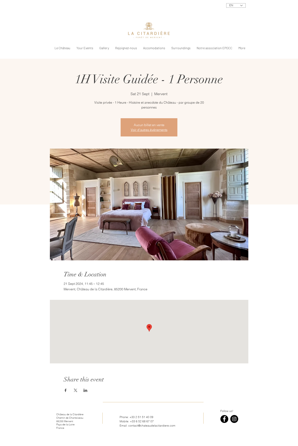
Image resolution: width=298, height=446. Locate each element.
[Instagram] (234, 419)
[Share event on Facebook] (66, 390)
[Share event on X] (75, 390)
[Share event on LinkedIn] (85, 390)
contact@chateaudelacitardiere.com (151, 425)
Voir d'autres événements (149, 130)
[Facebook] (224, 419)
